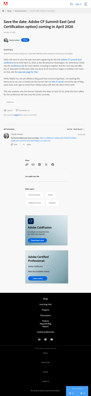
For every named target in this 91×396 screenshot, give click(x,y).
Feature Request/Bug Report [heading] (45, 323)
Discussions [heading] (45, 315)
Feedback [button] (52, 203)
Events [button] (50, 195)
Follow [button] (25, 40)
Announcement (20, 11)
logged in (17, 115)
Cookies (45, 372)
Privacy (45, 353)
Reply (29, 144)
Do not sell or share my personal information (45, 390)
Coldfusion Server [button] (34, 203)
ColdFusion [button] (10, 102)
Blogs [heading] (45, 298)
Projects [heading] (45, 309)
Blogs (9, 11)
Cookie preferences (45, 331)
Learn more (38, 278)
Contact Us (45, 381)
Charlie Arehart (14, 40)
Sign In (79, 4)
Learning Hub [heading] (45, 304)
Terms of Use (45, 362)
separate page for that (28, 71)
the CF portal (58, 81)
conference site (17, 65)
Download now (37, 240)
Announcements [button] (34, 195)
